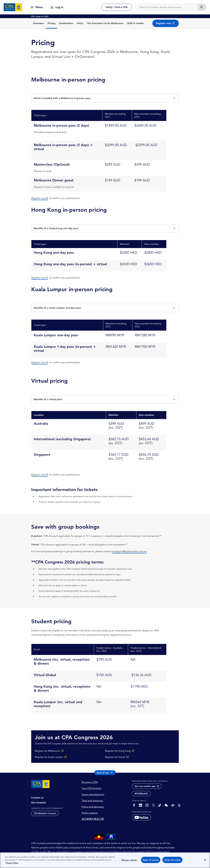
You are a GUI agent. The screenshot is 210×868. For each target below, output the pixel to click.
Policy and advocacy (93, 807)
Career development (93, 794)
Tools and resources (92, 800)
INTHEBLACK (141, 793)
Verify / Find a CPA (117, 7)
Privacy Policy (12, 863)
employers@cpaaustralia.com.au (129, 551)
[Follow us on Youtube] (141, 817)
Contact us (37, 797)
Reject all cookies (151, 860)
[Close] (205, 859)
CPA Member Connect (45, 813)
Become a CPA (90, 782)
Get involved (38, 802)
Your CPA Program (91, 788)
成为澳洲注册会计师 (93, 819)
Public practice (90, 813)
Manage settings (129, 860)
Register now (38, 198)
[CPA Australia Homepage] (13, 7)
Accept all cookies (172, 860)
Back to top (103, 772)
